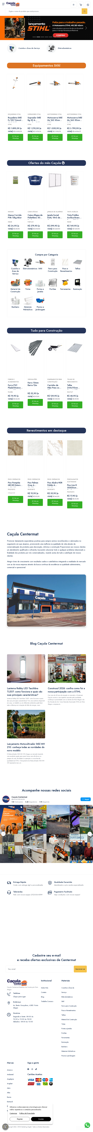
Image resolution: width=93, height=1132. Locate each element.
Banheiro (64, 1047)
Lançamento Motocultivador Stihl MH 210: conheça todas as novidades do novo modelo (26, 747)
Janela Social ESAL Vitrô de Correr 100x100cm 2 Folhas (53, 217)
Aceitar (41, 1119)
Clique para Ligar (19, 996)
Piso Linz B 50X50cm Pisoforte (72, 487)
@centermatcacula (18, 799)
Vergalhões (32, 379)
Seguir (87, 799)
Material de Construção (69, 1019)
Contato (43, 992)
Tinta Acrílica (72, 212)
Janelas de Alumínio (55, 212)
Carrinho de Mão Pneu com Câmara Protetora (54, 387)
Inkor (10, 222)
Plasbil (10, 392)
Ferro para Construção (69, 1006)
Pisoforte (11, 489)
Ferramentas (65, 1037)
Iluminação (65, 1042)
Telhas (63, 1015)
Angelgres (10, 1079)
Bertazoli (10, 1102)
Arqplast (9, 1083)
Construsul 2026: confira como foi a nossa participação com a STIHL (66, 690)
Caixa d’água (33, 212)
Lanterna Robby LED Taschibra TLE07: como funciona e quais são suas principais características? (24, 692)
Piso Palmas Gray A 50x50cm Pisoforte (33, 484)
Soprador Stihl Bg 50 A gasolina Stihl (34, 119)
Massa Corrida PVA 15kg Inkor (15, 216)
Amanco (10, 1070)
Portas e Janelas (66, 1028)
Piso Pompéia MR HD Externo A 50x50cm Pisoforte (15, 484)
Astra (8, 1088)
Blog (42, 997)
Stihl (10, 124)
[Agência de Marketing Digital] (81, 1128)
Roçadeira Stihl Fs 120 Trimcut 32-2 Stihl (15, 119)
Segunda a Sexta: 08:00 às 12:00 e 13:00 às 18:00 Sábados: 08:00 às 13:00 (23, 1019)
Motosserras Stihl (54, 114)
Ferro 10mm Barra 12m (33, 384)
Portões (63, 1033)
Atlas (8, 1092)
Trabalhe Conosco (47, 1001)
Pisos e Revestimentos (68, 1010)
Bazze (9, 1097)
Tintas (63, 1024)
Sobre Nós (44, 988)
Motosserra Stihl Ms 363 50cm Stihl (74, 119)
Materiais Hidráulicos (68, 1051)
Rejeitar (20, 1119)
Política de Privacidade (27, 1113)
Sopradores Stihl (34, 114)
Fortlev (31, 222)
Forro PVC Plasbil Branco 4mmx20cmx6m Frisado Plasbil (15, 387)
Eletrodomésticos (67, 997)
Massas (11, 212)
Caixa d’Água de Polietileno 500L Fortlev (35, 217)
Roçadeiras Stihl (14, 114)
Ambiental (10, 1074)
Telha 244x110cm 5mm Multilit (72, 387)
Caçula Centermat (19, 797)
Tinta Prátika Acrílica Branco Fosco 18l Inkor (74, 217)
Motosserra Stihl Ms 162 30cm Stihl (54, 119)
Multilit (70, 392)
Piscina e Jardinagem (68, 1056)
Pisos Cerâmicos (14, 479)
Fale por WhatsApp (15, 137)
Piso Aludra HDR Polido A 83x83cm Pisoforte (54, 484)
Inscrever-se (80, 969)
